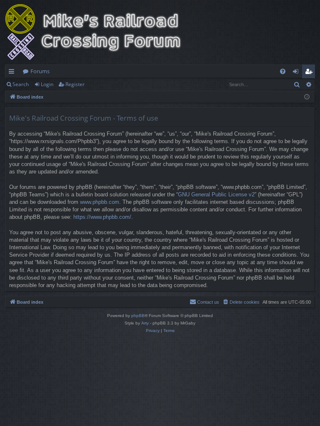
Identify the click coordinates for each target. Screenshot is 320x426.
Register (75, 84)
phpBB (138, 315)
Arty (145, 323)
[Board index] (98, 32)
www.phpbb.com (99, 202)
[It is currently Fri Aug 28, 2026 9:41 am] (307, 97)
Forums (40, 71)
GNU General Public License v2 (216, 194)
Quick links (13, 72)
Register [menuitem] (310, 72)
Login (47, 84)
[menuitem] (282, 71)
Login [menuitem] (297, 72)
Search (20, 84)
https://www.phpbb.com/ (102, 217)
